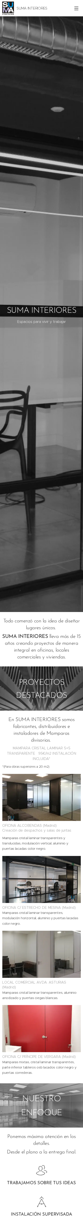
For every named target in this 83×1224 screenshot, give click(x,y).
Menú (76, 8)
